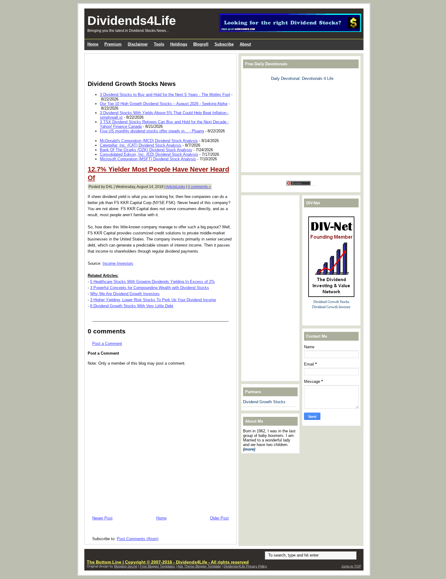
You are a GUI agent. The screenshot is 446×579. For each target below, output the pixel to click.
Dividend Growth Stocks (264, 402)
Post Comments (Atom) (137, 538)
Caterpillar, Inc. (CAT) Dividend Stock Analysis (140, 145)
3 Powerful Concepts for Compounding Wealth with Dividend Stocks (149, 287)
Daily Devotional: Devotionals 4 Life (302, 78)
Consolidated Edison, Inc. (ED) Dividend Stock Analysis (149, 154)
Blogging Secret (125, 566)
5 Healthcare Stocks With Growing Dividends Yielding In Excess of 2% (152, 281)
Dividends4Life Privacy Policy (245, 566)
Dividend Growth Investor (331, 307)
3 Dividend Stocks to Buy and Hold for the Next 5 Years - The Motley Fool (165, 94)
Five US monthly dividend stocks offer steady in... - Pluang (152, 131)
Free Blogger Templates (157, 566)
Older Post (219, 518)
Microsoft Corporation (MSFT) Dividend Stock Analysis (148, 159)
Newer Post (102, 518)
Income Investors (118, 263)
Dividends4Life (131, 21)
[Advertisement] (159, 65)
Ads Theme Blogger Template (199, 566)
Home (161, 518)
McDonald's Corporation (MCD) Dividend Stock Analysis (149, 140)
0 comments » (199, 187)
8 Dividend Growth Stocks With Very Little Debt (131, 306)
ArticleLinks (175, 187)
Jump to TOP (351, 566)
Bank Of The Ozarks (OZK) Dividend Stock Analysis (146, 150)
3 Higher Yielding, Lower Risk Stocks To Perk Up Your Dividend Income (153, 300)
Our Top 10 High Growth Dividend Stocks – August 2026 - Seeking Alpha (163, 103)
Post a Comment (107, 343)
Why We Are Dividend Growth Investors (125, 293)
